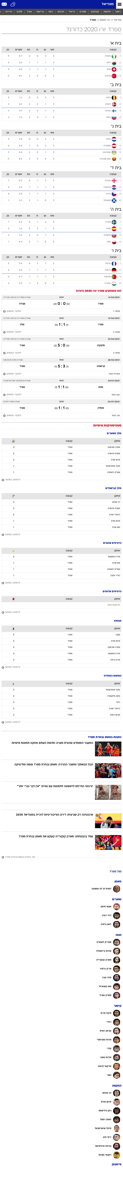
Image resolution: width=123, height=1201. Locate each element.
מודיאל (117, 20)
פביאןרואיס (115, 715)
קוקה (118, 635)
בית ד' (115, 168)
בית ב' (115, 85)
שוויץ (100, 387)
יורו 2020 (105, 20)
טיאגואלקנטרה (113, 696)
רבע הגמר (115, 395)
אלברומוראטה (114, 447)
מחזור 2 (116, 332)
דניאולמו (116, 502)
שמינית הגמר (114, 374)
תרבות (60, 12)
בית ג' (116, 127)
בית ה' (115, 210)
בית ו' (116, 251)
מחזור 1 (116, 311)
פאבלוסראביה (114, 454)
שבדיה (22, 304)
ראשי (118, 12)
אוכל (29, 12)
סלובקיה (101, 346)
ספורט (83, 12)
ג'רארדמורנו (114, 515)
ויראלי (72, 12)
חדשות (107, 12)
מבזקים (95, 12)
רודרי (118, 702)
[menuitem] (107, 12)
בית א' (115, 44)
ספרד (93, 20)
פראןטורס (115, 460)
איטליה (101, 408)
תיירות (8, 12)
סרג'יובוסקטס (114, 557)
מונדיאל (108, 4)
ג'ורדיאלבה (115, 576)
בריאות (40, 12)
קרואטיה (101, 366)
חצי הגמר (116, 416)
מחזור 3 (116, 353)
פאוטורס (116, 527)
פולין (22, 325)
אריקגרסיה (115, 660)
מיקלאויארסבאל (113, 466)
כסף (51, 12)
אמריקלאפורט (113, 472)
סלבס (19, 12)
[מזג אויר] (13, 4)
